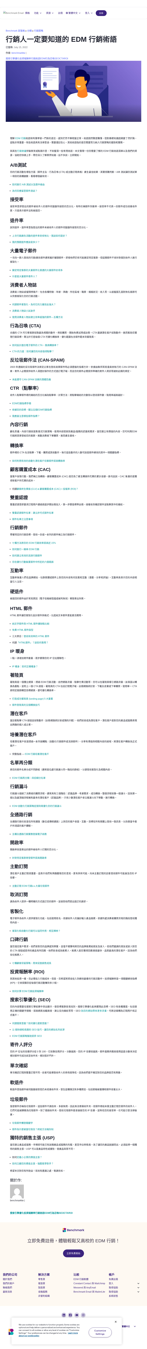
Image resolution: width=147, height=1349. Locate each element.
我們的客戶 (8, 1283)
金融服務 (42, 1292)
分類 (29, 31)
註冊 (101, 13)
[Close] (116, 1322)
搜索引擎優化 (13, 58)
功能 (36, 13)
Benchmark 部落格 (15, 31)
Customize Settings (100, 1332)
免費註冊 (113, 1279)
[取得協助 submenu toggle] (138, 1288)
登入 (87, 13)
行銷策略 (38, 31)
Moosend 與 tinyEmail (85, 1287)
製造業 (41, 1287)
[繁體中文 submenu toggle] (135, 1326)
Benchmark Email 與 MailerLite (89, 1292)
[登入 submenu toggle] (138, 1283)
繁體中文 (73, 13)
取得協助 (113, 1287)
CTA (61, 58)
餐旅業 (41, 1283)
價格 (27, 13)
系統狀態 (113, 1296)
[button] (11, 1331)
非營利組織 (44, 1296)
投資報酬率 (25, 58)
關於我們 (7, 1279)
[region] (66, 1331)
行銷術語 (35, 58)
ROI (66, 58)
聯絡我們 (7, 1287)
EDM (42, 58)
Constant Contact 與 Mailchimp (89, 1283)
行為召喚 (50, 58)
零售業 (41, 1279)
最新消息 (7, 1292)
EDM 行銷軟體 (81, 1279)
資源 (48, 13)
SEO (57, 58)
